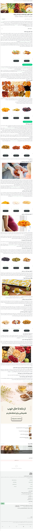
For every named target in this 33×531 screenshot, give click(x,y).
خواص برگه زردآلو (22, 41)
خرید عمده (15, 486)
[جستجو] (31, 19)
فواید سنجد (11, 140)
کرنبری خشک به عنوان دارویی (24, 69)
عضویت (2, 503)
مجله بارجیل (28, 0)
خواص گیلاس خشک (27, 41)
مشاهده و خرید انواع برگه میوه (27, 121)
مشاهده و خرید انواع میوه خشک (27, 64)
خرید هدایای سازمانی (30, 488)
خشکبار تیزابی (7, 296)
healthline (29, 381)
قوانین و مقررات (30, 482)
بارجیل (29, 16)
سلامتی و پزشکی (24, 0)
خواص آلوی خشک (12, 128)
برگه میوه (2, 21)
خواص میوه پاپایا (18, 187)
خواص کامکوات (13, 187)
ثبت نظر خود (16, 460)
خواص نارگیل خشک (20, 196)
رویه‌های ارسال (14, 482)
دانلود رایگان (17, 506)
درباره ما (31, 484)
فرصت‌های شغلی (14, 484)
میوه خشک (16, 25)
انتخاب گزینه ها (27, 60)
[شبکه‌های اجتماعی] (30, 527)
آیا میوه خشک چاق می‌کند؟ (21, 71)
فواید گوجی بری (16, 140)
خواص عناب (17, 245)
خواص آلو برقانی (7, 128)
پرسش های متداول (14, 480)
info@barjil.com (29, 499)
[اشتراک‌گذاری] (31, 5)
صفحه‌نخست (31, 0)
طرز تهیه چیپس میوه (26, 297)
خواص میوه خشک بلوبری (11, 245)
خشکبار (20, 296)
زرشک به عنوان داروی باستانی (4, 68)
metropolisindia (25, 381)
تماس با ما (31, 486)
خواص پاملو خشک (15, 196)
